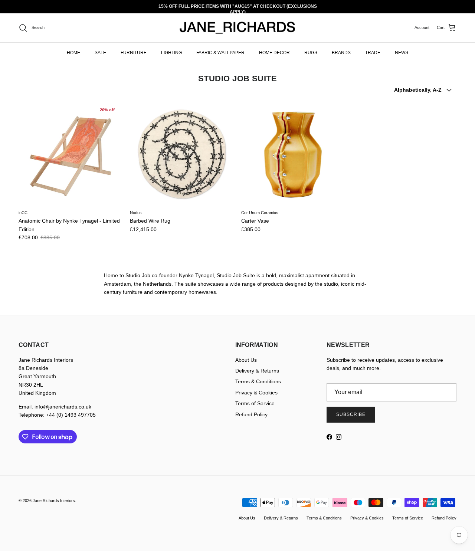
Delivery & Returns (257, 371)
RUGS (310, 52)
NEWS (401, 52)
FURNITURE (134, 52)
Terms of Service (255, 403)
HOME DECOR (274, 52)
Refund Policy (251, 414)
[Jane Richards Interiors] (237, 28)
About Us (246, 360)
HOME (73, 52)
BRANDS (341, 52)
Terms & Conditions (258, 381)
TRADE (372, 52)
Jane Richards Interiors (54, 500)
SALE (100, 52)
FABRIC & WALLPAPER (220, 52)
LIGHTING (171, 52)
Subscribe (351, 414)
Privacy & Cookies (256, 393)
